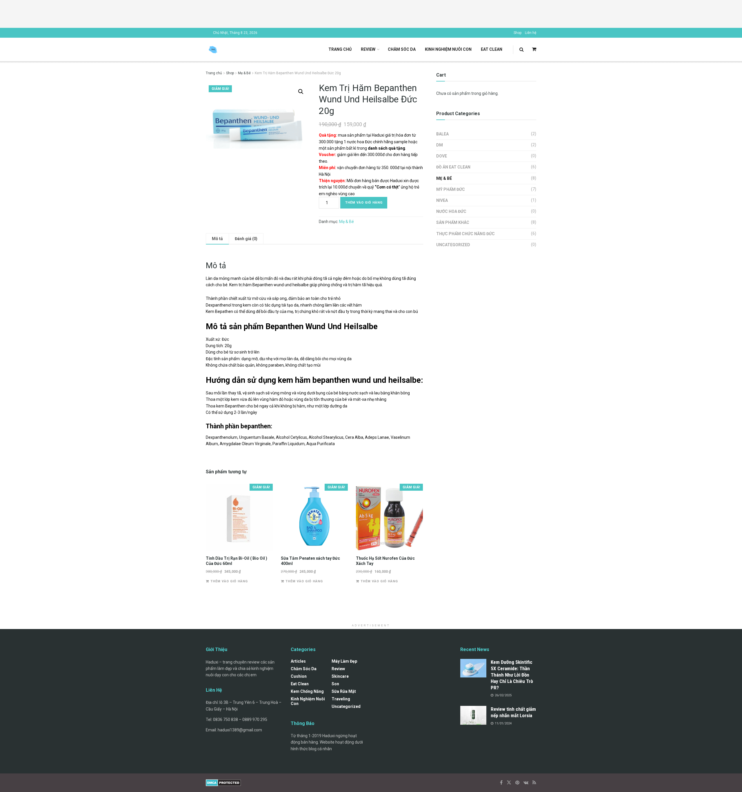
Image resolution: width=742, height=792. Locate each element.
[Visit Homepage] (213, 49)
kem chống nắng (307, 691)
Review (368, 49)
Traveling (341, 699)
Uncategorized (453, 244)
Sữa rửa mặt (344, 691)
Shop (517, 33)
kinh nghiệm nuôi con (448, 49)
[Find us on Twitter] (509, 782)
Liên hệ (530, 33)
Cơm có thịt (388, 187)
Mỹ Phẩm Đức (450, 189)
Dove (441, 156)
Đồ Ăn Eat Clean (453, 167)
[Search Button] (521, 49)
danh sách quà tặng (386, 148)
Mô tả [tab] (217, 238)
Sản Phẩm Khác (452, 222)
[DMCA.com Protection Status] (223, 782)
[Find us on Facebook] (501, 782)
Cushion (299, 676)
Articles (298, 661)
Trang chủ (340, 49)
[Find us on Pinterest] (517, 782)
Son (335, 684)
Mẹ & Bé (244, 73)
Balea (442, 134)
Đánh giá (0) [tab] (246, 238)
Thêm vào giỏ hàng (364, 202)
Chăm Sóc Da (402, 49)
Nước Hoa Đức (451, 211)
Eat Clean (491, 49)
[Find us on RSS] (534, 782)
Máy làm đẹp (344, 661)
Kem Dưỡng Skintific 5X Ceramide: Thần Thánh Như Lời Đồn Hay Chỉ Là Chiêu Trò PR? (512, 674)
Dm (439, 145)
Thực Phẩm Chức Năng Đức (465, 233)
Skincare (340, 676)
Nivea (442, 200)
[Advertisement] (371, 13)
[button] (301, 91)
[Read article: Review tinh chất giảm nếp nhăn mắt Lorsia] (473, 715)
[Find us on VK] (525, 782)
